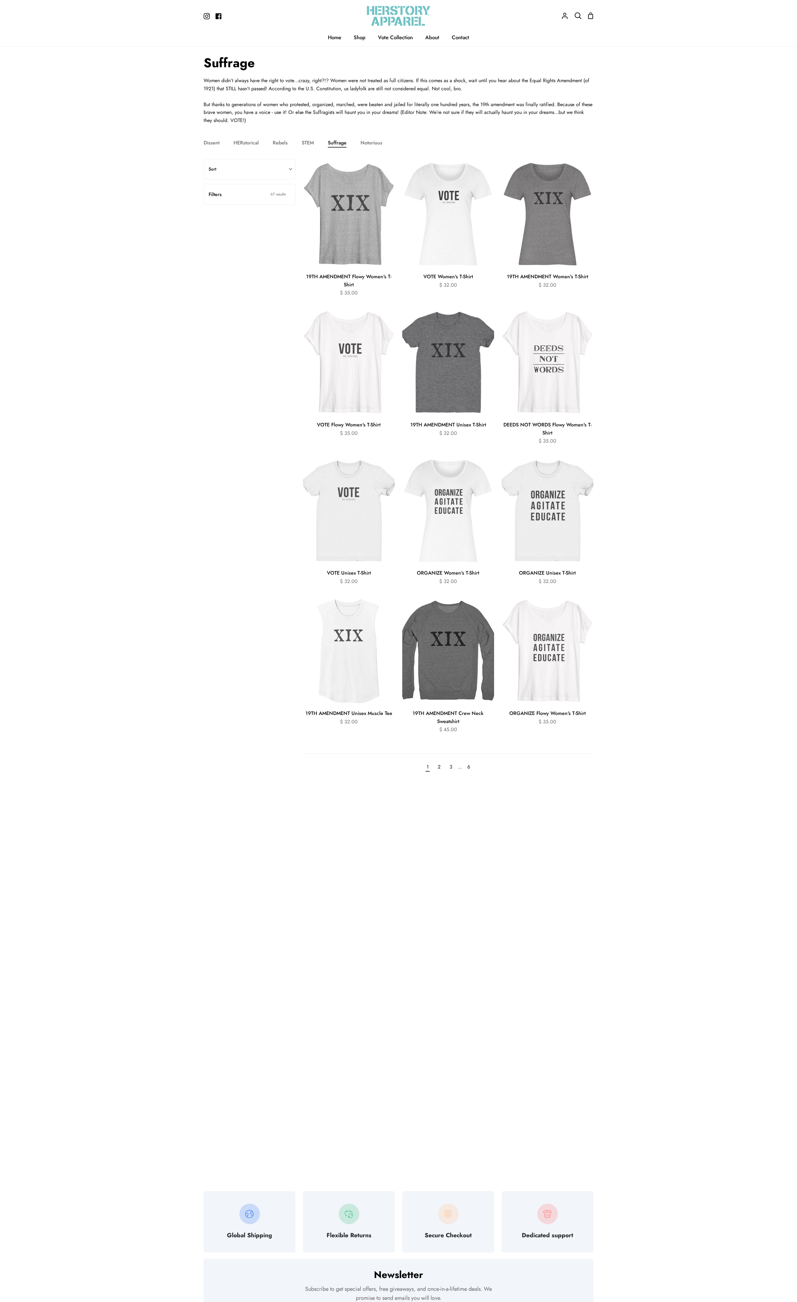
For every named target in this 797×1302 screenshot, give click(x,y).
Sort (212, 169)
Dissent (211, 142)
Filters (247, 194)
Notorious (371, 142)
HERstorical (246, 142)
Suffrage (337, 142)
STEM (308, 142)
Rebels (280, 142)
